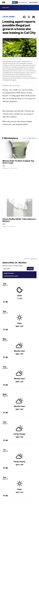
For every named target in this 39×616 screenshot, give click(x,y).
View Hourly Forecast (10, 276)
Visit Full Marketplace (30, 138)
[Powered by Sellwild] (33, 258)
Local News (8, 17)
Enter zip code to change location (12, 265)
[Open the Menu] (3, 2)
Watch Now (33, 2)
